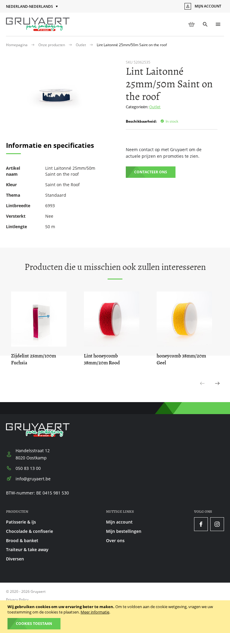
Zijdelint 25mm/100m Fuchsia (33, 359)
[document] (115, 616)
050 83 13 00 (28, 468)
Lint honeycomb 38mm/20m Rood (102, 359)
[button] (32, 6)
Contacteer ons (150, 172)
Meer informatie (95, 612)
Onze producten (52, 44)
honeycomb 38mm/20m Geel (181, 359)
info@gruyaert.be (33, 479)
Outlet (81, 44)
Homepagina (17, 44)
